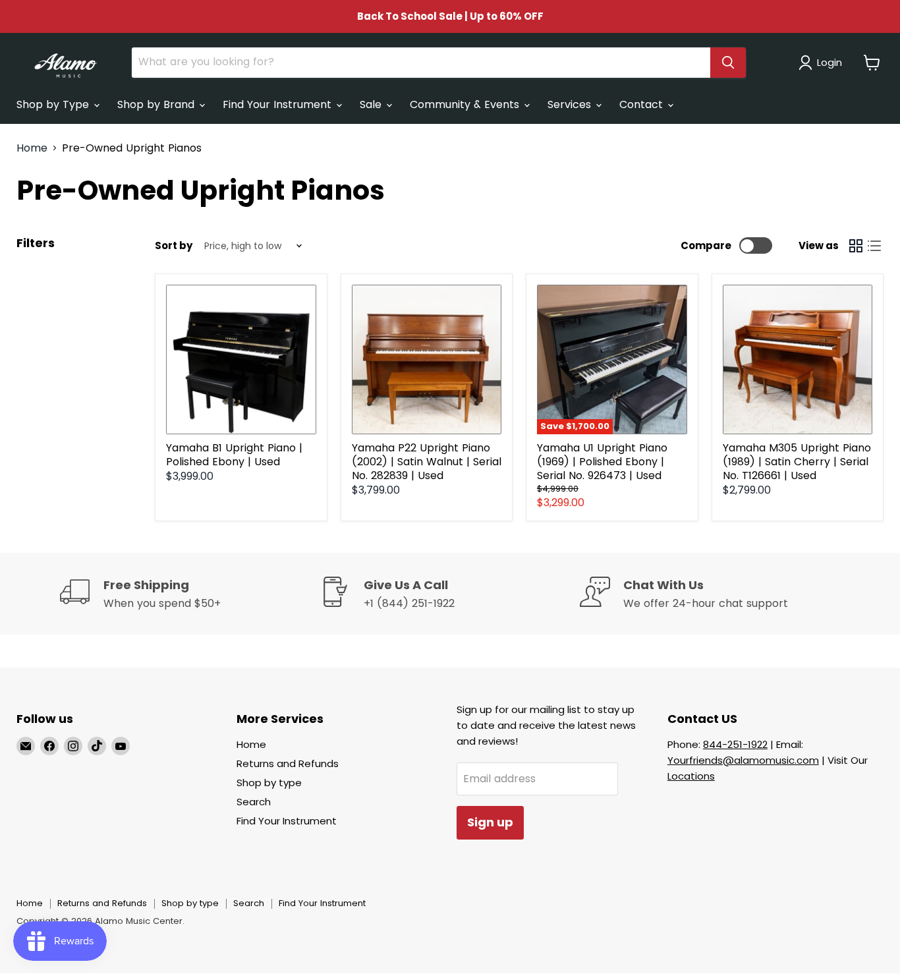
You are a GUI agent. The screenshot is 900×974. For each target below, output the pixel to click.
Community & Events (466, 104)
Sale (372, 104)
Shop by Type (54, 104)
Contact (642, 104)
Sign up (490, 822)
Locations (691, 776)
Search (254, 802)
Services (571, 104)
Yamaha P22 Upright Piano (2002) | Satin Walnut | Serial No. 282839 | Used (426, 461)
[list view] (874, 246)
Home (31, 148)
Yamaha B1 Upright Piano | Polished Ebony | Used (234, 454)
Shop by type (269, 782)
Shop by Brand (157, 104)
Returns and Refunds (288, 763)
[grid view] (856, 246)
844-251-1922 (735, 744)
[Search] (728, 62)
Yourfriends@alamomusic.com (743, 760)
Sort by (173, 245)
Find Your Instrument (279, 104)
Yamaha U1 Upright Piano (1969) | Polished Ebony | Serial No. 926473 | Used (602, 461)
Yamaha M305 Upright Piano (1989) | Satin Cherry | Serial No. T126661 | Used (797, 461)
